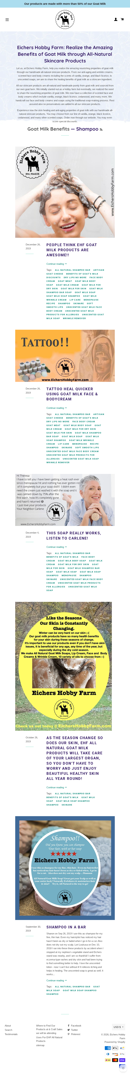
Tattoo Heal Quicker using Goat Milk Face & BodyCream (72, 394)
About (8, 1025)
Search (8, 1030)
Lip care (75, 300)
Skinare (78, 303)
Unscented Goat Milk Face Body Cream (72, 451)
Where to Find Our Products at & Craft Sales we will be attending (49, 1029)
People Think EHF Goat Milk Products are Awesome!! (71, 250)
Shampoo (64, 303)
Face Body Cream (83, 421)
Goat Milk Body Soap (78, 425)
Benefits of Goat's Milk (82, 274)
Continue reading (55, 263)
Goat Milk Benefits (48, 129)
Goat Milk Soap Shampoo (63, 296)
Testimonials (11, 1034)
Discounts (53, 277)
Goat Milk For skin (73, 288)
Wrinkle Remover (74, 318)
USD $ (117, 1027)
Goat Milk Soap (85, 292)
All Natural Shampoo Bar (72, 270)
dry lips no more (75, 277)
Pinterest (75, 1034)
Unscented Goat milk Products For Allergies (70, 313)
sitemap (40, 1045)
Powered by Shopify (114, 1042)
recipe (50, 303)
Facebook (75, 1025)
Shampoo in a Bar (66, 927)
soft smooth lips (87, 447)
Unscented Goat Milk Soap (81, 459)
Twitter (74, 1030)
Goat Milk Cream (67, 285)
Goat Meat (65, 281)
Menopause (91, 300)
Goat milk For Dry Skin (80, 429)
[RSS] (101, 129)
